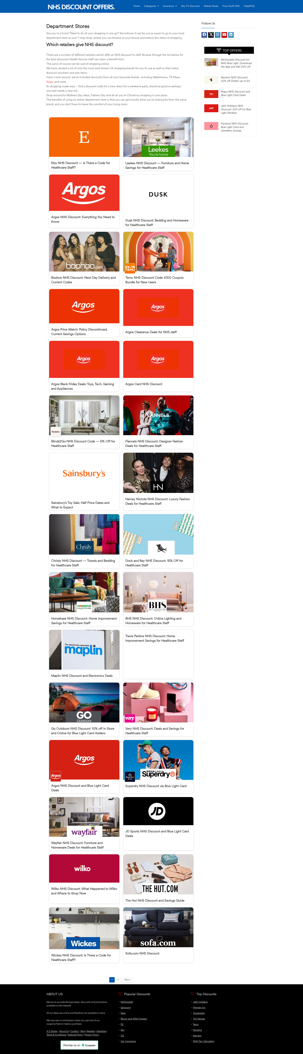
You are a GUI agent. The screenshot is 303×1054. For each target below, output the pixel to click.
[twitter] (211, 35)
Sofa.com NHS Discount (142, 953)
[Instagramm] (217, 35)
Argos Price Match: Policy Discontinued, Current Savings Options (79, 331)
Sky (122, 1030)
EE (122, 1024)
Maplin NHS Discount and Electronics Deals (82, 675)
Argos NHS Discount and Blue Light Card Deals (235, 93)
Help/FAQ (249, 6)
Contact (74, 1031)
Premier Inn (199, 1007)
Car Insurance (128, 1041)
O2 (122, 1035)
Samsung (126, 1007)
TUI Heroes (199, 1018)
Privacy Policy (92, 1034)
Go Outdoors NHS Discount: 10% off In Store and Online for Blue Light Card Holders (82, 730)
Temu (196, 1024)
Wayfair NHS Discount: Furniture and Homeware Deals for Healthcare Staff (77, 845)
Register (91, 1031)
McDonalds (127, 1002)
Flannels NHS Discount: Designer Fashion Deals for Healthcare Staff (154, 443)
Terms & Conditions (56, 1034)
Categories (150, 6)
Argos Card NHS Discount (143, 384)
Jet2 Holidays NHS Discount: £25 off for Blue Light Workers (236, 109)
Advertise (101, 1031)
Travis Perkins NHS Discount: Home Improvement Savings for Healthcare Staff (154, 638)
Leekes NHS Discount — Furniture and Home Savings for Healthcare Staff (157, 165)
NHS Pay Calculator (203, 1041)
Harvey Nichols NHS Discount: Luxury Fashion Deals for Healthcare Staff (157, 501)
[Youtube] (224, 35)
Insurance (168, 6)
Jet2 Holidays (200, 1002)
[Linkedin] (231, 35)
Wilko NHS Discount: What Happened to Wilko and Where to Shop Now (84, 891)
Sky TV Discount (190, 6)
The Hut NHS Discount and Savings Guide (154, 900)
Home (136, 6)
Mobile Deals (211, 6)
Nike (123, 1013)
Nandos (197, 1035)
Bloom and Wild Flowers (134, 1018)
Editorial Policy (75, 1034)
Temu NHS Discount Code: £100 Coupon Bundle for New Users (154, 279)
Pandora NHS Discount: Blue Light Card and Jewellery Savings (235, 127)
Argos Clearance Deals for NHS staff (151, 332)
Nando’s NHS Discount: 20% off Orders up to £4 (235, 79)
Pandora (197, 1030)
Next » (127, 979)
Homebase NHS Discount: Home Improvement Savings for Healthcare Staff (84, 620)
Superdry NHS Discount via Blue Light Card (155, 786)
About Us (64, 1031)
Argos (49, 82)
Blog (83, 1031)
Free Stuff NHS (231, 6)
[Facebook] (204, 35)
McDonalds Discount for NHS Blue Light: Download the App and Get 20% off (236, 63)
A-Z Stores (51, 1031)
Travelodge (198, 1013)
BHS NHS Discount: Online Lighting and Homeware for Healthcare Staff (153, 620)
